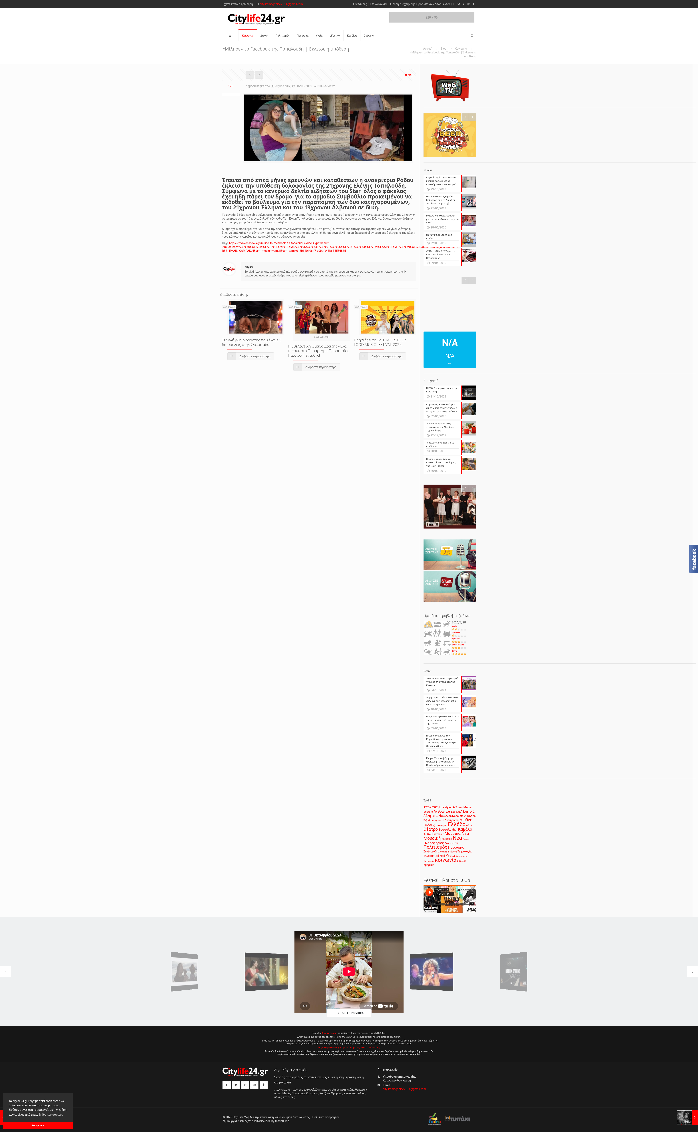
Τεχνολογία (465, 851)
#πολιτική (431, 807)
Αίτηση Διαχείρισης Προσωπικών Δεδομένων (420, 4)
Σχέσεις (452, 851)
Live (454, 807)
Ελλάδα (457, 824)
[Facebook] (454, 4)
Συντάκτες (360, 4)
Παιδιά (466, 839)
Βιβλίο (428, 820)
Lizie (460, 807)
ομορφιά (429, 865)
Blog (443, 48)
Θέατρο (431, 829)
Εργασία (456, 638)
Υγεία (454, 626)
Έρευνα (455, 811)
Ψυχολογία (429, 861)
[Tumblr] (474, 4)
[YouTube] (464, 4)
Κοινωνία (461, 48)
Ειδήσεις (429, 825)
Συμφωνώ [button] (38, 1125)
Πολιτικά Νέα (452, 843)
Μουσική (432, 838)
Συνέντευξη (431, 851)
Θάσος (469, 825)
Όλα (410, 75)
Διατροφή (452, 820)
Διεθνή (465, 819)
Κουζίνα (427, 834)
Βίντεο (471, 816)
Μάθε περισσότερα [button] (51, 1114)
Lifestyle (445, 807)
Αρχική (427, 48)
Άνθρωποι (442, 811)
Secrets (428, 811)
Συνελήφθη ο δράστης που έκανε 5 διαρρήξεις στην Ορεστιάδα (251, 342)
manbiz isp (282, 1121)
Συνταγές (442, 852)
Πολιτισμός (435, 847)
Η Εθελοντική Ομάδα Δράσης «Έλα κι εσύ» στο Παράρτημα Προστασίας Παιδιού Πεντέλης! (318, 351)
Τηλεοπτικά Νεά (434, 856)
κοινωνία (445, 860)
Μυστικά (447, 838)
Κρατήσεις (438, 834)
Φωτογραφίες (462, 856)
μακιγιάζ (461, 861)
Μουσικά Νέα (457, 833)
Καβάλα (465, 829)
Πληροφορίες (434, 843)
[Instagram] (469, 4)
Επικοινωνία (378, 4)
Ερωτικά (456, 632)
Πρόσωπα (456, 847)
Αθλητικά (467, 811)
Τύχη (454, 651)
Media (467, 807)
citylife (279, 86)
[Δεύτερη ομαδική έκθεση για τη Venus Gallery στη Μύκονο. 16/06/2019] (687, 1117)
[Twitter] (459, 4)
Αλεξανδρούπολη (455, 816)
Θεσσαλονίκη (447, 829)
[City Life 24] (256, 19)
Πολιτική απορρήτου (326, 1117)
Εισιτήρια (441, 825)
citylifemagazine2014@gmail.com (281, 4)
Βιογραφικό (438, 820)
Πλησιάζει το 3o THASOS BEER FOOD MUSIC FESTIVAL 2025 (380, 342)
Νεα (457, 838)
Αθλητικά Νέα (434, 816)
